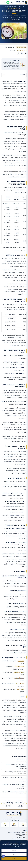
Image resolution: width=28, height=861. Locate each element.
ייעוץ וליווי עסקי (19, 678)
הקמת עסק (20, 689)
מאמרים (19, 6)
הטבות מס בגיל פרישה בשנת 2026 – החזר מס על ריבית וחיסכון (15, 779)
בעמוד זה (22, 74)
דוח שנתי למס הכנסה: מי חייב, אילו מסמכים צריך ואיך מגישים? (15, 786)
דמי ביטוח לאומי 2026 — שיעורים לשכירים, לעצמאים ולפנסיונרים (16, 766)
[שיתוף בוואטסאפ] (25, 53)
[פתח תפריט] (2, 2)
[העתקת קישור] (18, 53)
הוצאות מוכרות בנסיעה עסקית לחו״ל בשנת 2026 (15, 792)
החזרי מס (21, 661)
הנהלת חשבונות (19, 672)
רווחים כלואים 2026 (21, 760)
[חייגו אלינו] (11, 2)
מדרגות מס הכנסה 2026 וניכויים (10, 6)
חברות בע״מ (20, 683)
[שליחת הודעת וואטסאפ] (7, 2)
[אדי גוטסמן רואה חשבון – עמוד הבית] (14, 813)
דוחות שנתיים (19, 666)
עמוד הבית (24, 6)
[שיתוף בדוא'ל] (22, 53)
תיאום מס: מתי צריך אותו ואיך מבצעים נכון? (16, 772)
